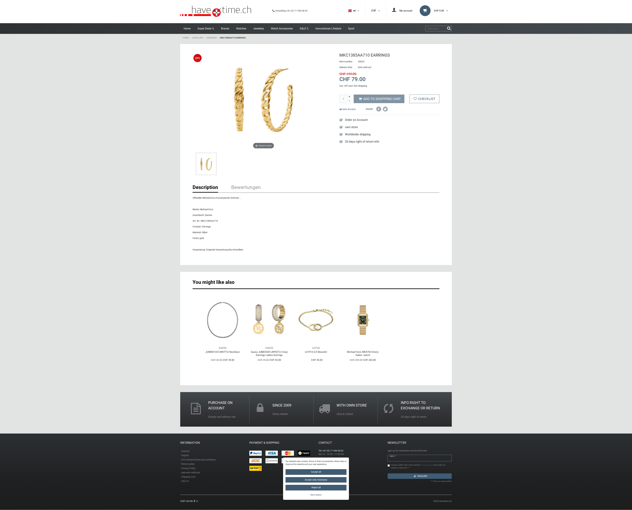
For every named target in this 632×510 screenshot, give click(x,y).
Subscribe (422, 476)
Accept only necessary (316, 479)
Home (187, 28)
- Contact (185, 451)
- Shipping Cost (188, 476)
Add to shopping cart (382, 99)
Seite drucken (349, 109)
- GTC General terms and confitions (198, 459)
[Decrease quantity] (349, 101)
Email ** (393, 456)
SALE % (304, 28)
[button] (378, 109)
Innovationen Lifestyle (328, 28)
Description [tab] (205, 187)
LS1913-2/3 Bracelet (316, 351)
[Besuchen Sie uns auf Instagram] (197, 501)
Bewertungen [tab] (246, 187)
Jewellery (258, 28)
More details (316, 495)
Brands (225, 28)
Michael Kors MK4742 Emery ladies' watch (363, 353)
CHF (374, 10)
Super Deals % (206, 28)
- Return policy (187, 464)
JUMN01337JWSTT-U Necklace (222, 351)
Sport (351, 28)
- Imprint (184, 455)
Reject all (316, 487)
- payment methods (190, 472)
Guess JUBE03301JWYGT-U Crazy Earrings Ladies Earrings (269, 353)
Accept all (316, 472)
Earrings (212, 38)
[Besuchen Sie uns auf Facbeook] (194, 501)
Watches (241, 28)
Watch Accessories (282, 28)
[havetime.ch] (215, 11)
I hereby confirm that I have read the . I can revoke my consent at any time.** (418, 466)
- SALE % (184, 481)
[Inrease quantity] (349, 97)
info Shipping (360, 86)
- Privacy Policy (188, 468)
